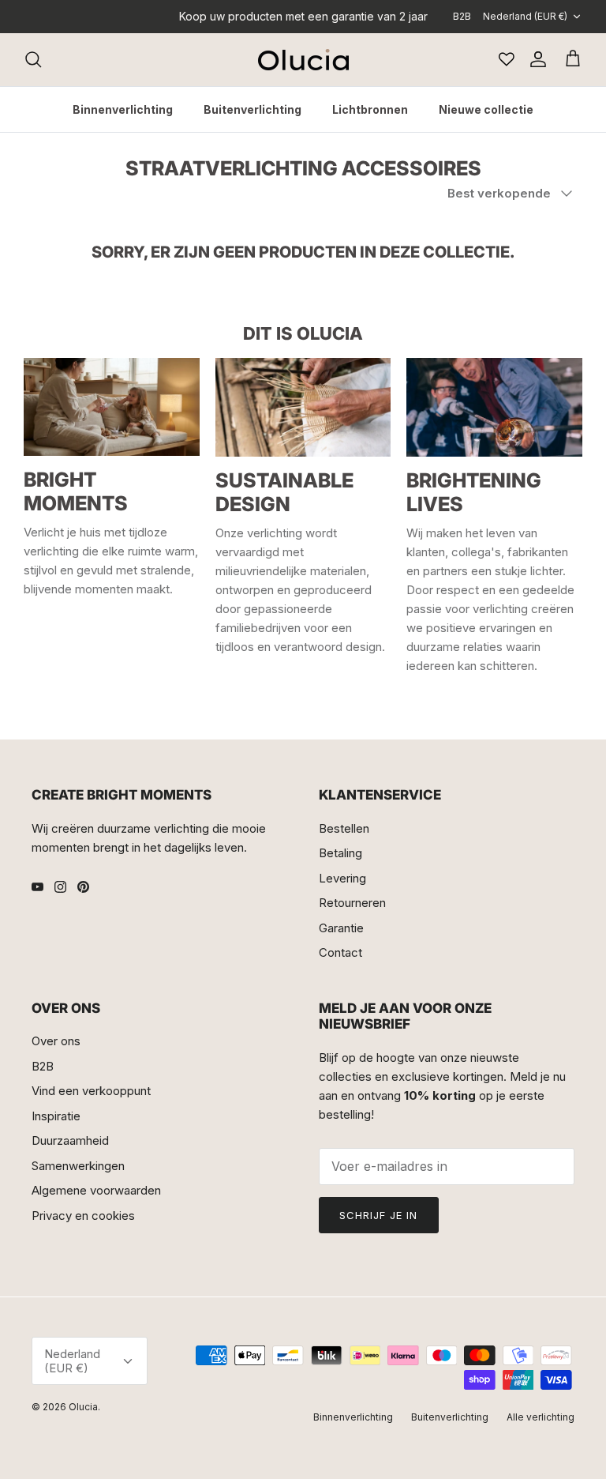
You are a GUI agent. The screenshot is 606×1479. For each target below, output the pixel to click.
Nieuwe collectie (486, 109)
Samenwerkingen (78, 1165)
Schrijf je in (378, 1215)
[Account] (535, 59)
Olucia (83, 1407)
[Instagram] (60, 887)
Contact (340, 952)
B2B (462, 16)
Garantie (341, 927)
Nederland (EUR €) (525, 16)
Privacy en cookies (83, 1215)
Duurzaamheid (70, 1140)
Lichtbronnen (370, 109)
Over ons (56, 1040)
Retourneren (352, 902)
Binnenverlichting (123, 109)
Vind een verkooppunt (91, 1090)
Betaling (340, 852)
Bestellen (344, 828)
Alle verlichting (540, 1417)
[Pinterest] (83, 887)
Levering (342, 878)
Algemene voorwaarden (96, 1190)
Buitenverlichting (252, 109)
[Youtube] (37, 887)
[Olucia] (303, 59)
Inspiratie (56, 1115)
